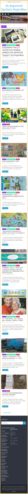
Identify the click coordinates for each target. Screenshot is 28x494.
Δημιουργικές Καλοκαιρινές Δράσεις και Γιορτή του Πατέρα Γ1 (13, 232)
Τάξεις (18, 45)
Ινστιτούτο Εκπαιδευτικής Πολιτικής (4, 440)
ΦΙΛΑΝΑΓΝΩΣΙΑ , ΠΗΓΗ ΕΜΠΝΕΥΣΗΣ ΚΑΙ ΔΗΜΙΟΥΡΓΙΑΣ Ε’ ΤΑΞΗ (13, 196)
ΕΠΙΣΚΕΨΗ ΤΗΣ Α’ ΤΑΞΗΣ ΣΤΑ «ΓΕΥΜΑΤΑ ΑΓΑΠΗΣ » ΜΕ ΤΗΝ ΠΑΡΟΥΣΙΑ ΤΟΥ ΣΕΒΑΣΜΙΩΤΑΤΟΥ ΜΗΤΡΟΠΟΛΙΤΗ (13, 270)
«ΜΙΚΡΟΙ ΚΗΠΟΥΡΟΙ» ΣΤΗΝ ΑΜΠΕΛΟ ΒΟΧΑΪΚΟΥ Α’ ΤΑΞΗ (12, 357)
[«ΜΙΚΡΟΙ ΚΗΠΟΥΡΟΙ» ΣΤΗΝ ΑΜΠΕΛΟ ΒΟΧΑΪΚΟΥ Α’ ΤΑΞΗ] (14, 339)
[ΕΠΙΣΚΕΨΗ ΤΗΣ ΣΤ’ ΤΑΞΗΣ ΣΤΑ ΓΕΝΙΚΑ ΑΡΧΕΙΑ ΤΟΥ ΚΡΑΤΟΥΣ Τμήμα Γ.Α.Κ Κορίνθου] (14, 29)
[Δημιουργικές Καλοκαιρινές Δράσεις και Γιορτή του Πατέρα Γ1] (14, 213)
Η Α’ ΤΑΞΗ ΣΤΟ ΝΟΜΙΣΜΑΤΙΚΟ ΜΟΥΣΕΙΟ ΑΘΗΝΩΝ (12, 394)
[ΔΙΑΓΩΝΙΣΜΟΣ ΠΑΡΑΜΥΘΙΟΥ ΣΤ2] (14, 72)
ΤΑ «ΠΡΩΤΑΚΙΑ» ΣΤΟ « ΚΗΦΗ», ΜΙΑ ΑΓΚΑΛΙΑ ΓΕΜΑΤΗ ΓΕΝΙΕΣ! (12, 319)
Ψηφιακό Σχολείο (5, 447)
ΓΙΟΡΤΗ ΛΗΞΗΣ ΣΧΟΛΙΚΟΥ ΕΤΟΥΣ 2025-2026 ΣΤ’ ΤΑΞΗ (13, 127)
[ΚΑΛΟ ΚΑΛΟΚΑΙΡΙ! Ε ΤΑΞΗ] (14, 144)
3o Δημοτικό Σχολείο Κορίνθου (14, 7)
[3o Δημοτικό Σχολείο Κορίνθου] (2, 14)
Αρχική (4, 45)
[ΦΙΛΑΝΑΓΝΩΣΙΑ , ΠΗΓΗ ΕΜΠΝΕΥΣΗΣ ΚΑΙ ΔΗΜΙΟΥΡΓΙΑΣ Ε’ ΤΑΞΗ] (14, 177)
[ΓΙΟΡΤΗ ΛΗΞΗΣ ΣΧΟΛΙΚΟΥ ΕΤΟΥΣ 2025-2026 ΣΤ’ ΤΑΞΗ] (14, 109)
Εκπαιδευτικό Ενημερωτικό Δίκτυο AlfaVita (4, 472)
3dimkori (12, 57)
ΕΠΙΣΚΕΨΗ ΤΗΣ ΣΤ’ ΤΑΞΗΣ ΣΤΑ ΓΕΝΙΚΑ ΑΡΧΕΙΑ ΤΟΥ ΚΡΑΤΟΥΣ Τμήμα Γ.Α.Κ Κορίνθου (13, 51)
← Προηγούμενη (6, 412)
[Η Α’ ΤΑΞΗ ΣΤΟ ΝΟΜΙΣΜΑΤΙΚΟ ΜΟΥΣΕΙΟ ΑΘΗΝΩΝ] (14, 375)
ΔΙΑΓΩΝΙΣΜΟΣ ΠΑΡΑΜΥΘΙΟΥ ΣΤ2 (13, 90)
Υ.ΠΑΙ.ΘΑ (3, 431)
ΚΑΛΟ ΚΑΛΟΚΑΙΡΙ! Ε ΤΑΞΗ (10, 161)
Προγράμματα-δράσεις (11, 45)
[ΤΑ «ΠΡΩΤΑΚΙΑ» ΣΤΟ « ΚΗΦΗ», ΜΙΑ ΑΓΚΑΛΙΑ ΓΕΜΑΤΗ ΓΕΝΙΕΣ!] (14, 290)
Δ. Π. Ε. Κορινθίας (5, 433)
